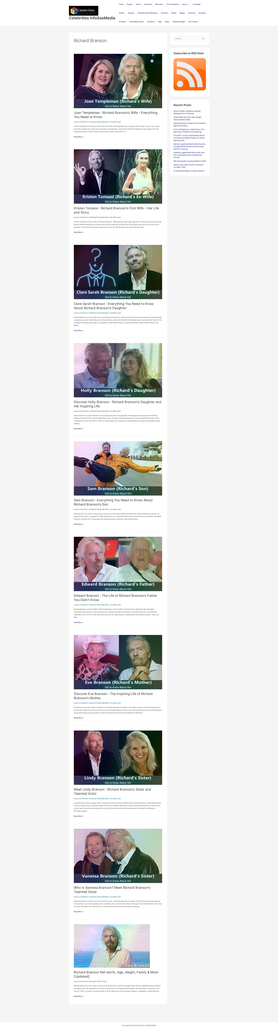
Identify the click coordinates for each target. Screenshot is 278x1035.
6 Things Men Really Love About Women (189, 171)
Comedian (197, 4)
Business (191, 13)
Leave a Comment (81, 122)
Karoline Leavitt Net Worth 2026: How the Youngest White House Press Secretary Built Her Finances (189, 146)
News (167, 22)
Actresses (148, 4)
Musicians (159, 4)
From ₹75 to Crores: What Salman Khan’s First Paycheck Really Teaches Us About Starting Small (189, 137)
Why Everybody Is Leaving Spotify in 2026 (190, 161)
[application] (188, 4)
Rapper (182, 13)
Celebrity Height (178, 22)
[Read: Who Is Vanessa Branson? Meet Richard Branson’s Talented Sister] (118, 856)
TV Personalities (172, 4)
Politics (122, 13)
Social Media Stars (136, 22)
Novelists (202, 13)
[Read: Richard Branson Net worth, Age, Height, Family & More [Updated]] (112, 946)
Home (121, 4)
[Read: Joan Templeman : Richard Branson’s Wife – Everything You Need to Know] (118, 81)
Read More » (79, 137)
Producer (122, 22)
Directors (164, 13)
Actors (138, 4)
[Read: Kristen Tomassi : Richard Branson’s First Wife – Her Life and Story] (118, 176)
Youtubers (151, 22)
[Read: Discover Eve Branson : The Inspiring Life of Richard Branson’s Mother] (118, 662)
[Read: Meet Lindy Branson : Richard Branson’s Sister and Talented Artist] (118, 757)
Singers (130, 4)
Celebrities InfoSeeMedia (92, 18)
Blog (160, 22)
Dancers (131, 13)
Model (173, 13)
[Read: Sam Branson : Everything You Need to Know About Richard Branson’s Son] (118, 468)
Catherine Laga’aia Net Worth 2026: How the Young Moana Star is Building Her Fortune (189, 154)
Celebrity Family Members (148, 13)
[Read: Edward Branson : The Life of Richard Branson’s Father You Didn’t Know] (118, 564)
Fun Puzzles (193, 22)
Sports (184, 4)
